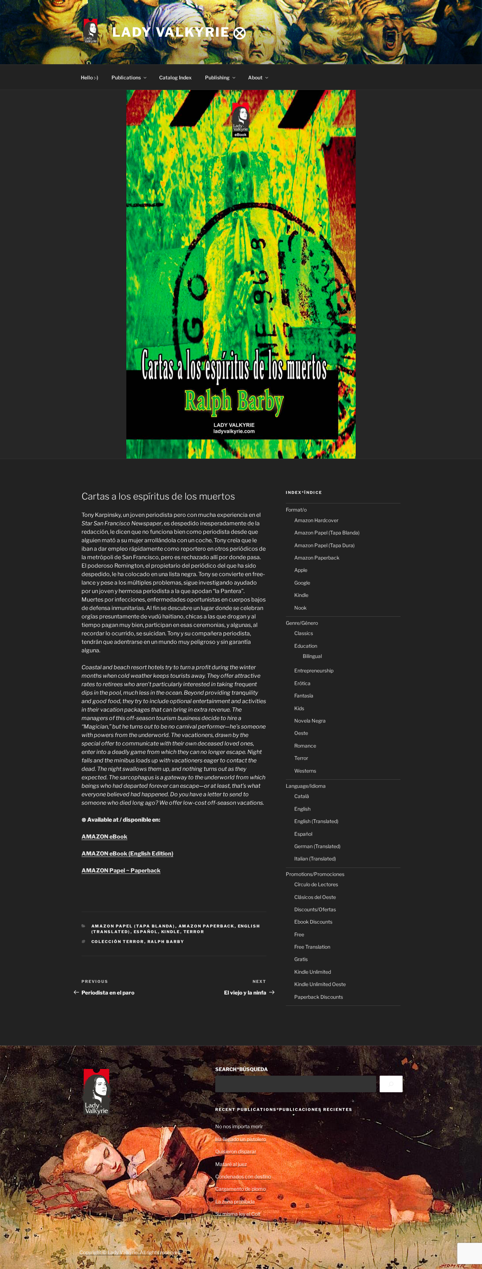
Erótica (302, 683)
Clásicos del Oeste (315, 897)
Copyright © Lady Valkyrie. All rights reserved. (130, 1252)
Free (299, 934)
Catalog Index (175, 77)
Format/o (296, 510)
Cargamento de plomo (240, 1189)
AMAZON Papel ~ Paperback (121, 870)
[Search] (391, 1084)
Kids (299, 708)
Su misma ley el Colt (237, 1214)
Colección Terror (117, 941)
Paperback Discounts (318, 997)
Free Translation (312, 947)
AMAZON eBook (104, 836)
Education (305, 646)
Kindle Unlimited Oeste (320, 984)
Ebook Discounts (313, 922)
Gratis (301, 959)
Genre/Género (302, 623)
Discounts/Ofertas (315, 909)
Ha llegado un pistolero (240, 1139)
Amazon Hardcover (316, 520)
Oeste (301, 733)
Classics (303, 633)
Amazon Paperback (207, 926)
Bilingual (312, 656)
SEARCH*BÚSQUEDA (241, 1069)
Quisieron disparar (235, 1151)
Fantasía (303, 696)
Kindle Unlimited (312, 972)
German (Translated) (317, 846)
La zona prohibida (235, 1201)
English (302, 809)
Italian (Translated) (315, 859)
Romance (305, 746)
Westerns (305, 771)
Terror (194, 931)
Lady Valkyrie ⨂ (179, 32)
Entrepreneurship (313, 670)
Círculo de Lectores (316, 884)
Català (301, 796)
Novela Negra (310, 721)
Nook (300, 608)
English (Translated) (316, 821)
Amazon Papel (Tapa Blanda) (133, 926)
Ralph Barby (166, 941)
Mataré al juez (231, 1164)
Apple (300, 570)
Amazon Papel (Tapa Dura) (324, 545)
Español (146, 931)
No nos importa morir (239, 1126)
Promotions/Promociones (315, 874)
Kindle (170, 931)
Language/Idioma (306, 786)
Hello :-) (89, 77)
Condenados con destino (243, 1176)
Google (302, 583)
